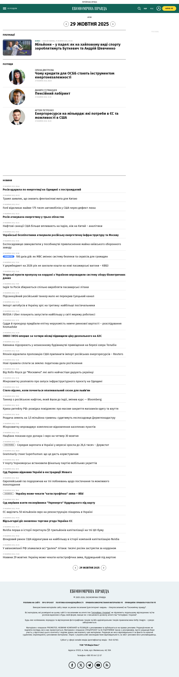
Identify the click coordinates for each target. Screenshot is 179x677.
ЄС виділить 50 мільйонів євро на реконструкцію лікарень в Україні (48, 512)
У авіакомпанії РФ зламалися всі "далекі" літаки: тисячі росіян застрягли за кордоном (59, 548)
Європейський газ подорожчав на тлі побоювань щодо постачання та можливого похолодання (56, 483)
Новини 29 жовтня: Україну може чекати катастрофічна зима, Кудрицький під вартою (59, 557)
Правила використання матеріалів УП (104, 602)
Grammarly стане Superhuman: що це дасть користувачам (40, 454)
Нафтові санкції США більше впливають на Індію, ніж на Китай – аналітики (52, 226)
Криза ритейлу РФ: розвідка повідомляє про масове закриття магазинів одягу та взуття (60, 408)
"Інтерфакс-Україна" (100, 612)
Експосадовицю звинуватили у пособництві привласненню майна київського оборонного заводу (62, 245)
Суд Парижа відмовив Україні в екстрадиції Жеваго (37, 472)
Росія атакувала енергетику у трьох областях (33, 217)
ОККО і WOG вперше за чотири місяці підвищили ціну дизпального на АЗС (52, 336)
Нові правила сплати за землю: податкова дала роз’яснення (42, 363)
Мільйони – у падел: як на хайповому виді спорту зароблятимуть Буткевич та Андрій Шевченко (77, 46)
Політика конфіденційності (69, 602)
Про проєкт (48, 602)
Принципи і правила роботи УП (140, 602)
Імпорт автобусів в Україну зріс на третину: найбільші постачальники (49, 305)
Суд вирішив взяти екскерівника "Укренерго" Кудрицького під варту (49, 502)
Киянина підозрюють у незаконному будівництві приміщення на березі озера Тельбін (59, 345)
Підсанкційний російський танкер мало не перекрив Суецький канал (48, 296)
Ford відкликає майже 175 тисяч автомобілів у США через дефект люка (49, 207)
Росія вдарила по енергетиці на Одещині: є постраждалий (42, 189)
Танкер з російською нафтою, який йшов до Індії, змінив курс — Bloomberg (52, 399)
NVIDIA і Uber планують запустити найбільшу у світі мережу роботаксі (49, 314)
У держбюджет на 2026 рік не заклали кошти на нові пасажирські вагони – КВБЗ (55, 265)
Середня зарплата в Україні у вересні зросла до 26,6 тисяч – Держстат (56, 445)
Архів (89, 17)
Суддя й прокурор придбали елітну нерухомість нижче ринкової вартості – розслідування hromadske (62, 325)
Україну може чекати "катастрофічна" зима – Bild (43, 493)
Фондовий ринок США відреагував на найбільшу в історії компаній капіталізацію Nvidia (61, 539)
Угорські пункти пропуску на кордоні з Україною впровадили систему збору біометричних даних (64, 276)
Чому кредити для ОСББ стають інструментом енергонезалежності (74, 75)
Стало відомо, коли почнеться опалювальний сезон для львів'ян (46, 390)
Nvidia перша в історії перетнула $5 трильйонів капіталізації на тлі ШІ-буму (53, 530)
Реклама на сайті (31, 602)
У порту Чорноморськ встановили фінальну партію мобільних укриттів (50, 463)
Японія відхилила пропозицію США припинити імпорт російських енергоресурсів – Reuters (63, 354)
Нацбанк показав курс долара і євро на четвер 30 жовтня (41, 436)
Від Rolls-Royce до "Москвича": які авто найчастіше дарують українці (48, 372)
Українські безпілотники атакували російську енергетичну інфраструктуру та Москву (61, 235)
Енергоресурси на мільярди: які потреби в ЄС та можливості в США (76, 115)
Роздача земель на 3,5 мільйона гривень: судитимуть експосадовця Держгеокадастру (59, 417)
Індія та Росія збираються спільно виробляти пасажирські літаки (46, 287)
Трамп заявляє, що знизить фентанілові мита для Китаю (40, 198)
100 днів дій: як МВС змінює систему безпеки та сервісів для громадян (56, 256)
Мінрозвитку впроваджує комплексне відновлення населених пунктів (49, 426)
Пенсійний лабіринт (52, 93)
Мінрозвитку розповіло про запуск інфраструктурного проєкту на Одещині (52, 381)
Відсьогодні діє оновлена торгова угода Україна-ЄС (38, 521)
